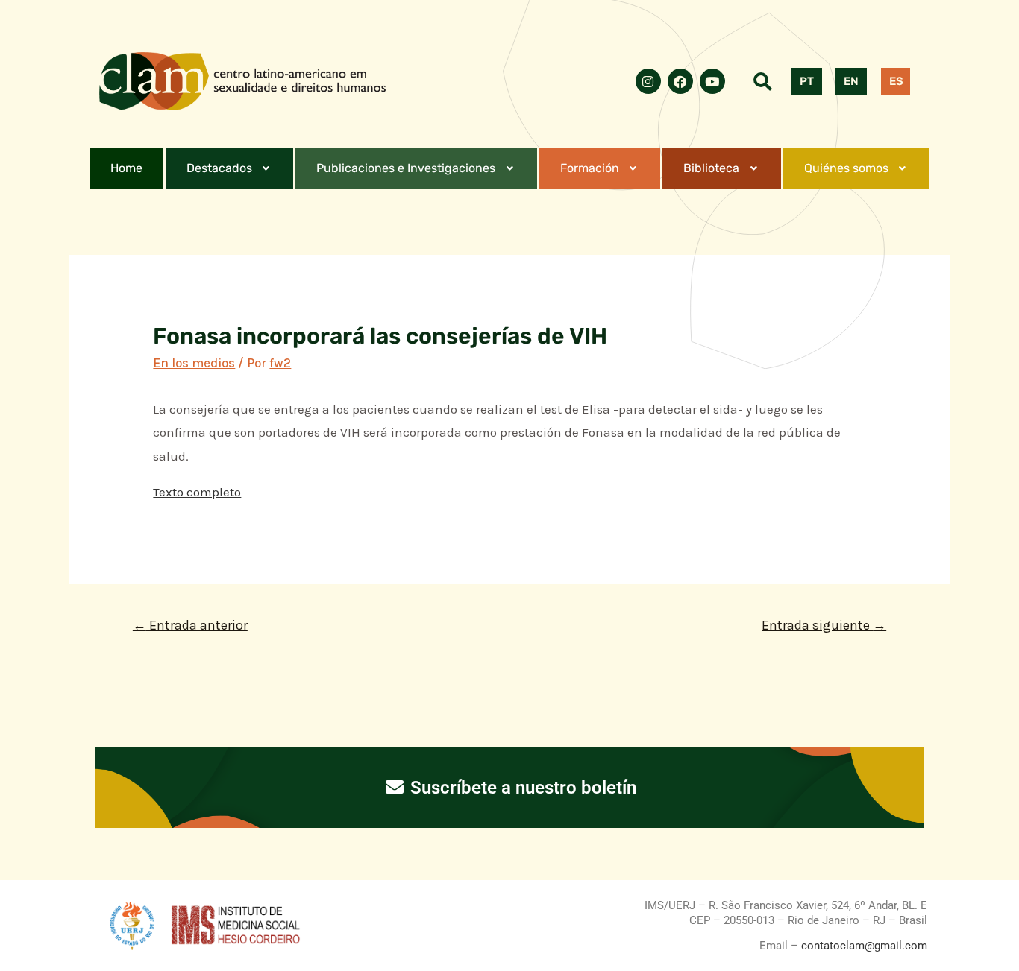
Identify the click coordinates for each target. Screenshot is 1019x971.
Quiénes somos (846, 168)
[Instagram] (648, 81)
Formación (589, 168)
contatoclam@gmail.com (862, 945)
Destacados (219, 168)
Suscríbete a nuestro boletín (521, 787)
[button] (230, 168)
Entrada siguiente (824, 625)
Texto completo (197, 491)
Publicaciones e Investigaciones (405, 168)
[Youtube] (712, 81)
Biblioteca (711, 168)
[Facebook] (680, 81)
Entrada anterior (190, 625)
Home (126, 168)
